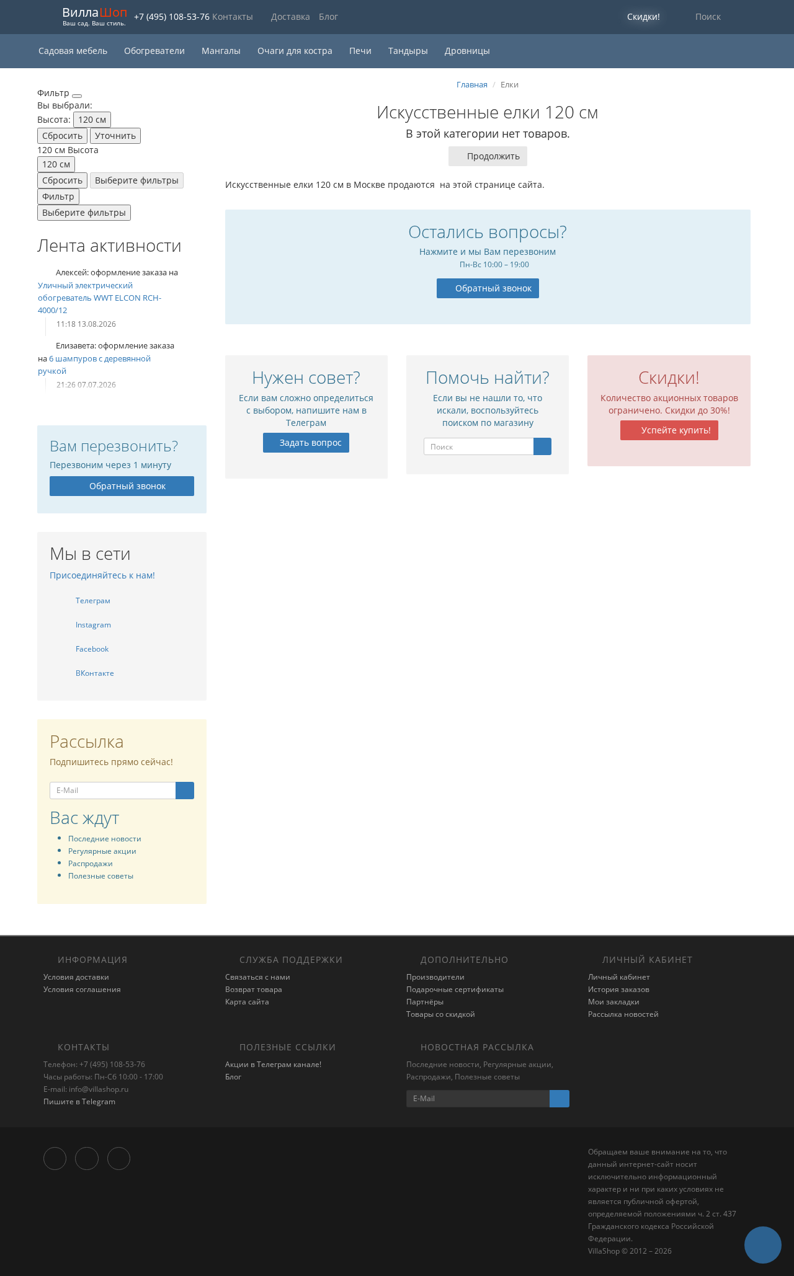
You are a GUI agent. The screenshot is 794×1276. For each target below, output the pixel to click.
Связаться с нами (257, 977)
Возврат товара (253, 989)
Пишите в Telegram (79, 1101)
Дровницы (467, 50)
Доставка (290, 16)
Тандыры (409, 50)
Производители (435, 977)
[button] (636, 17)
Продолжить (493, 156)
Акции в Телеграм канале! (273, 1064)
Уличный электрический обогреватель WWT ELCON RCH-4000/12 (99, 298)
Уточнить (115, 135)
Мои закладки (614, 1001)
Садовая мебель (74, 50)
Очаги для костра (296, 50)
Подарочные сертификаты (455, 989)
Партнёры (425, 1001)
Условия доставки (76, 977)
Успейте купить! (675, 430)
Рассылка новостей (623, 1014)
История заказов (618, 989)
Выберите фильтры (137, 180)
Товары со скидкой (440, 1014)
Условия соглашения (82, 989)
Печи (361, 50)
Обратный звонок (127, 486)
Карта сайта (247, 1001)
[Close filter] (77, 96)
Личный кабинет (619, 977)
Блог (328, 16)
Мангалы (222, 50)
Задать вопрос (309, 442)
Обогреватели (155, 50)
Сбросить (62, 135)
